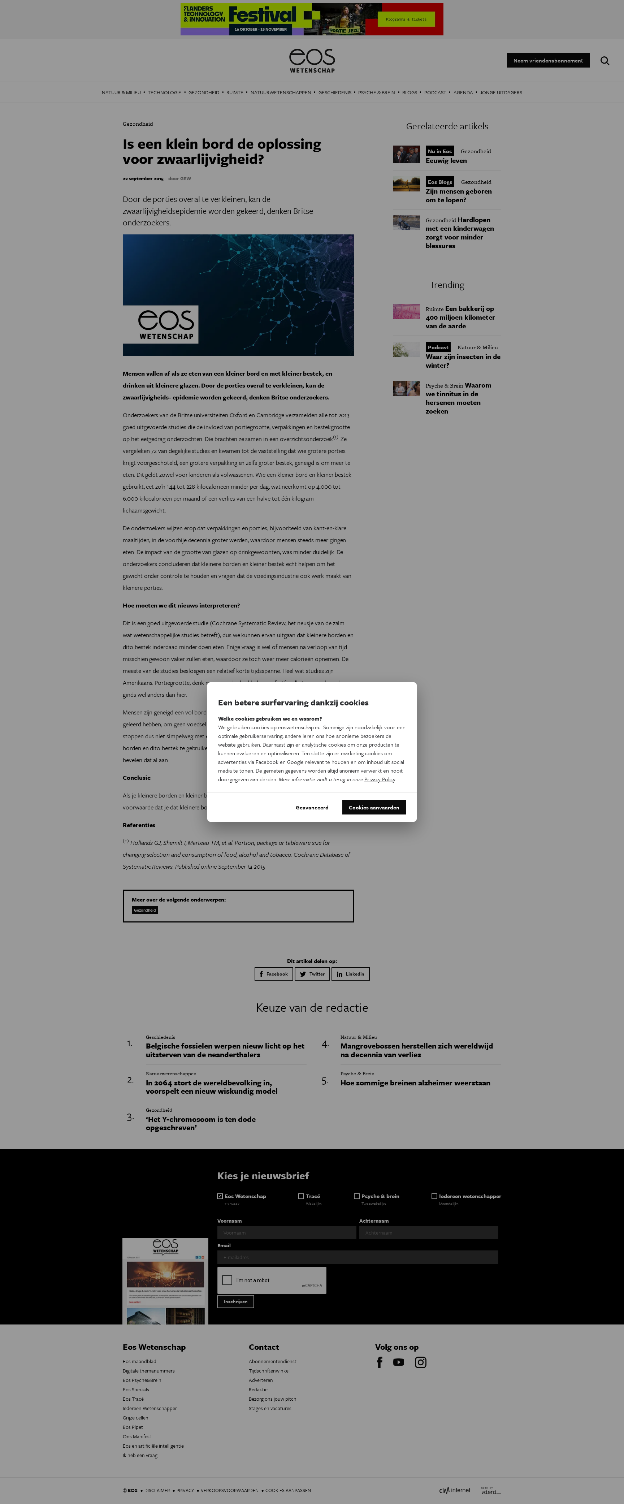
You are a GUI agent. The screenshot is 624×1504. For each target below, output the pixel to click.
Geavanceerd (312, 807)
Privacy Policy (379, 779)
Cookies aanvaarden (374, 807)
